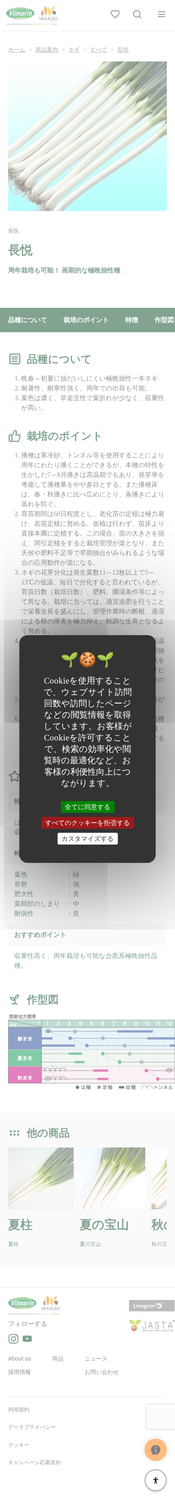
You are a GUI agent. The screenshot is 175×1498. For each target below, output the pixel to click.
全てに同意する (87, 806)
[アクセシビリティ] (155, 1480)
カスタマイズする (87, 838)
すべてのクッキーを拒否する (87, 822)
